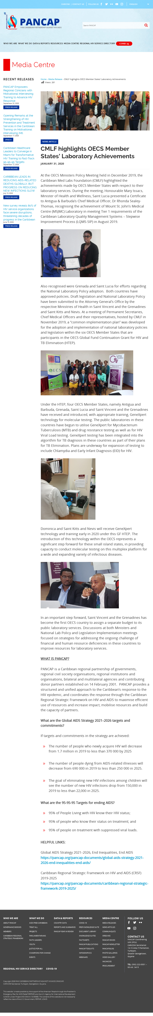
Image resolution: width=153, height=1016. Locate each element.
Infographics (85, 953)
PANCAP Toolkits (86, 948)
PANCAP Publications (88, 944)
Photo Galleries (109, 953)
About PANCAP (9, 923)
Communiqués (109, 931)
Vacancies (107, 961)
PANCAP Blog (108, 948)
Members (7, 931)
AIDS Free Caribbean (38, 923)
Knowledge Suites (87, 936)
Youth (32, 944)
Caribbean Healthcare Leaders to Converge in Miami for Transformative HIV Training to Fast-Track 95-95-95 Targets (18, 155)
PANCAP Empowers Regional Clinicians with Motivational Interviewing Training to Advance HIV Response (18, 93)
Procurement (108, 966)
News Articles (108, 927)
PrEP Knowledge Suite (89, 927)
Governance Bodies (12, 927)
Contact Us (78, 4)
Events (32, 957)
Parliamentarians (37, 936)
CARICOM (65, 4)
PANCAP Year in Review (64, 931)
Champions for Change (40, 953)
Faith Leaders (35, 940)
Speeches (106, 936)
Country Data (60, 923)
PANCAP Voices (108, 940)
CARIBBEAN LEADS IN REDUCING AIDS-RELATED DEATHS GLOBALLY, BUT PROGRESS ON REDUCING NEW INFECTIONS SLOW (20, 183)
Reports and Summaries (65, 927)
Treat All (33, 927)
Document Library (87, 931)
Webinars (83, 957)
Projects (33, 931)
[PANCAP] (11, 29)
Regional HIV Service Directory (97, 43)
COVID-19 (124, 43)
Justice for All (36, 948)
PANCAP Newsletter (111, 944)
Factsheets (84, 940)
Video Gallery (108, 957)
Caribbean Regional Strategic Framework (13, 937)
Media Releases (109, 923)
